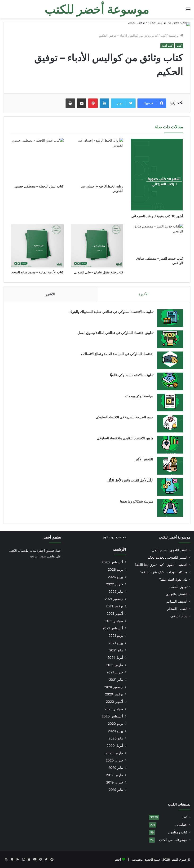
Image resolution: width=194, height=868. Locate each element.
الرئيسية (174, 35)
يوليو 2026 (115, 569)
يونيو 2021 (116, 643)
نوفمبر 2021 (114, 606)
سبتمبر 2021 (114, 621)
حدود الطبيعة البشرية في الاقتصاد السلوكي (125, 417)
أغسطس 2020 (112, 716)
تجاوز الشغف (178, 587)
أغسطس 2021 (112, 628)
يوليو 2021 (116, 635)
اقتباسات (181, 825)
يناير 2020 (115, 768)
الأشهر (50, 294)
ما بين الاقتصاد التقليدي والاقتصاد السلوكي (125, 438)
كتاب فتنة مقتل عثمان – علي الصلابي (98, 272)
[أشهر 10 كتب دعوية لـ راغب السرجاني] (156, 174)
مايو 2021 (116, 650)
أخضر (117, 859)
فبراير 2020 (114, 760)
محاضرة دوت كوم (114, 537)
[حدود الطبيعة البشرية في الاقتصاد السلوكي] (170, 423)
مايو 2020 (116, 738)
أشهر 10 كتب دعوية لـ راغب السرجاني (157, 216)
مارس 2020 (114, 753)
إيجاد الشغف (179, 616)
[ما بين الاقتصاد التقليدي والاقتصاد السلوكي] (170, 445)
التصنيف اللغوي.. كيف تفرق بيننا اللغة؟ (161, 565)
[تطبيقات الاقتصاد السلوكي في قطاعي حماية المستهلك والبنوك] (170, 318)
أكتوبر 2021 (115, 613)
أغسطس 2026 (112, 562)
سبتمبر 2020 (114, 709)
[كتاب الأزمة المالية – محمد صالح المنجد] (37, 245)
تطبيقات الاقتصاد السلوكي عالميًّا (132, 375)
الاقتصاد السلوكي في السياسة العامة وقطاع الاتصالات (117, 354)
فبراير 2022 (114, 584)
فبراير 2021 (114, 672)
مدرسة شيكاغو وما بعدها (137, 501)
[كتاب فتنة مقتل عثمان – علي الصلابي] (97, 245)
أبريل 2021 (115, 657)
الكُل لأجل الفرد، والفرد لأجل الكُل (130, 480)
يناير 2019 (116, 790)
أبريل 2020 (115, 746)
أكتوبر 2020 (114, 701)
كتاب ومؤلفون (178, 832)
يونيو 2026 (115, 577)
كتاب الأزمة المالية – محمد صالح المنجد (37, 272)
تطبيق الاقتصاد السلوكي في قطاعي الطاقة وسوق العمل (115, 333)
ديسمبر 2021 (114, 599)
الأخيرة (143, 294)
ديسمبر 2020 (113, 687)
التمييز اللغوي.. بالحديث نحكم (167, 557)
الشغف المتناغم (177, 601)
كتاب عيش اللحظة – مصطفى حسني (39, 186)
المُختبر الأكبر (144, 459)
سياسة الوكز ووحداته (139, 396)
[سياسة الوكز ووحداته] (170, 402)
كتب (163, 35)
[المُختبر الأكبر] (170, 466)
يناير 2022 (116, 591)
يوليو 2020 (115, 724)
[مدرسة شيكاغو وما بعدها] (170, 508)
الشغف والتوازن (177, 594)
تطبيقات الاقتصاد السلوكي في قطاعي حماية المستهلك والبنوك (112, 312)
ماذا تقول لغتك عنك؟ (173, 579)
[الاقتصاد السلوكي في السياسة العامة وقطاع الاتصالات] (170, 360)
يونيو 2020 (115, 731)
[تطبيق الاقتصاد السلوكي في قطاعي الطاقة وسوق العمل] (170, 339)
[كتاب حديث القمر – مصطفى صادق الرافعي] (156, 239)
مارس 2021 (114, 665)
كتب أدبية (167, 45)
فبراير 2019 (114, 782)
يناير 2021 (116, 679)
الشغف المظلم (177, 609)
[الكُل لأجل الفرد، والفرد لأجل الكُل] (170, 487)
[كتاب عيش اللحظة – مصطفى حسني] (37, 159)
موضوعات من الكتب (173, 840)
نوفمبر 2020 (114, 694)
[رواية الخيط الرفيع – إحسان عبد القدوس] (97, 159)
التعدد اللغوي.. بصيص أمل (170, 550)
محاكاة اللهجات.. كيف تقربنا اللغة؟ (164, 572)
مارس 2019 (114, 775)
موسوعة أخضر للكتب (174, 537)
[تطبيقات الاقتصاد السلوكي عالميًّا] (170, 381)
